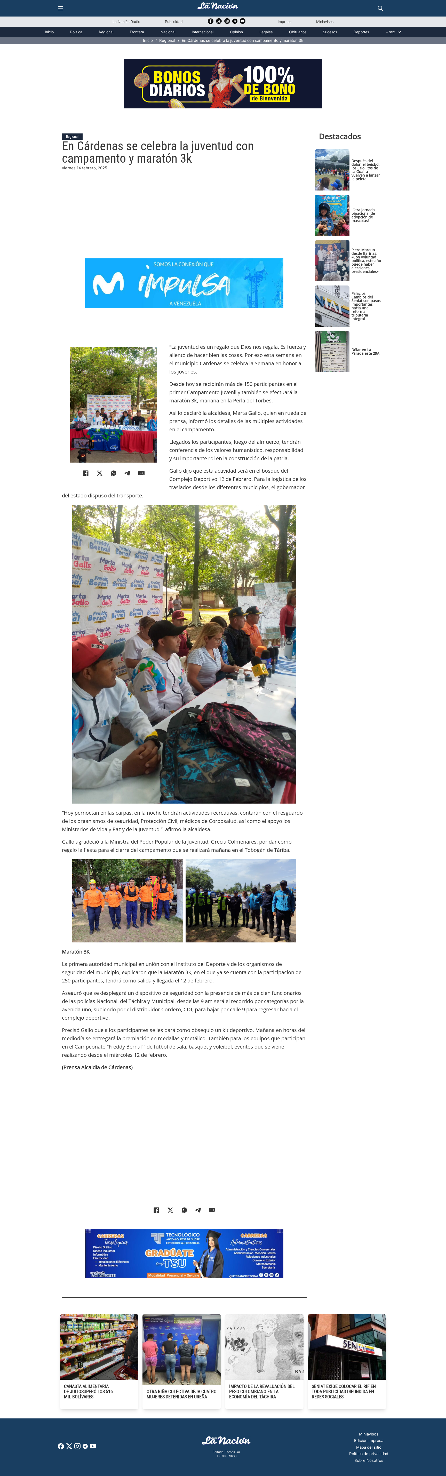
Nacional (168, 32)
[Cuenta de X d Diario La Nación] (69, 1448)
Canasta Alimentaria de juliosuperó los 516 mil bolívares (88, 1391)
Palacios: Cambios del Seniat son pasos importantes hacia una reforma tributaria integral (366, 306)
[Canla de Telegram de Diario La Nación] (85, 1447)
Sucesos (330, 32)
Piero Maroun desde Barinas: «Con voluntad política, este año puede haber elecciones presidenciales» (366, 260)
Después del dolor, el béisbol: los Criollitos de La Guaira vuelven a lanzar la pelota (366, 169)
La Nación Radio (126, 21)
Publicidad (174, 21)
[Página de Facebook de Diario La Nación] (61, 1448)
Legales (266, 32)
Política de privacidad (368, 1453)
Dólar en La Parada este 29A (365, 351)
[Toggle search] (380, 8)
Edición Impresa (368, 1440)
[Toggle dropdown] (399, 32)
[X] (99, 473)
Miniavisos (324, 21)
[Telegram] (127, 473)
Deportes (361, 32)
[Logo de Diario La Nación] (226, 1442)
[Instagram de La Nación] (227, 23)
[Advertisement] (184, 207)
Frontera (137, 32)
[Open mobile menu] (60, 8)
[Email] (141, 473)
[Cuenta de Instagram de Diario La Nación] (77, 1448)
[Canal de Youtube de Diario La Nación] (243, 23)
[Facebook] (86, 473)
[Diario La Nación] (217, 7)
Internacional (202, 32)
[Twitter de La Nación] (219, 23)
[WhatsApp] (113, 473)
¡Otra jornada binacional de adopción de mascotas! (363, 215)
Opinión (236, 32)
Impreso (284, 21)
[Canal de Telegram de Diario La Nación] (234, 22)
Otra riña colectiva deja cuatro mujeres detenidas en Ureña (182, 1394)
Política (76, 32)
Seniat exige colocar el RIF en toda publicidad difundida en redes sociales (344, 1391)
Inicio (49, 32)
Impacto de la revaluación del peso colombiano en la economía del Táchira (262, 1391)
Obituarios (297, 32)
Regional (106, 32)
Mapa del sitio (368, 1447)
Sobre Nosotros (368, 1460)
